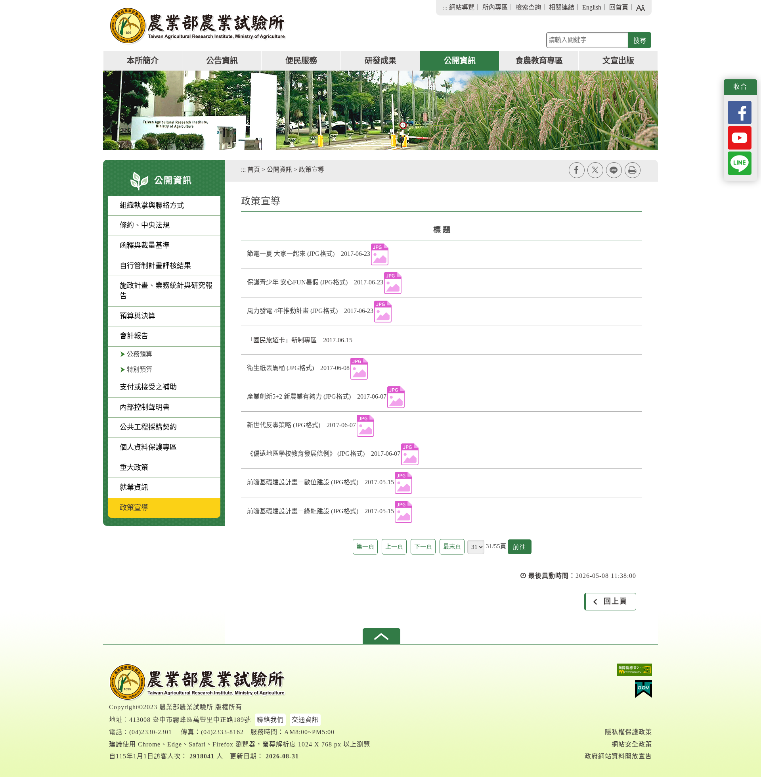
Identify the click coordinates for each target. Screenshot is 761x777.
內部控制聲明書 (145, 407)
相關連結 (561, 7)
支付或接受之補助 (148, 387)
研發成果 (380, 60)
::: (445, 8)
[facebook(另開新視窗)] (739, 111)
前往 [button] (522, 548)
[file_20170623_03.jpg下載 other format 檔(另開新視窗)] (382, 311)
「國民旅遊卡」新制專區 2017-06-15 (299, 340)
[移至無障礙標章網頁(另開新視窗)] (618, 672)
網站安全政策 (632, 744)
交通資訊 (305, 719)
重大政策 (134, 468)
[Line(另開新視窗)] (739, 162)
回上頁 (615, 601)
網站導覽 (461, 7)
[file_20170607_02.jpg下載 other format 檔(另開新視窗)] (365, 426)
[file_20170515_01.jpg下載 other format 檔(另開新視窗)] (403, 483)
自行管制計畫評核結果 (155, 266)
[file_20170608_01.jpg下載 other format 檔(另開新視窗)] (359, 369)
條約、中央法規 (145, 225)
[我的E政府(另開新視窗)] (618, 691)
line (614, 170)
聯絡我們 (270, 719)
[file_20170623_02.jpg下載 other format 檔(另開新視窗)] (392, 283)
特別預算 (139, 369)
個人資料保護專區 (148, 447)
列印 (633, 170)
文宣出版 (618, 60)
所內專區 (495, 7)
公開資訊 (460, 60)
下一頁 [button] (423, 546)
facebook (577, 170)
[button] (381, 636)
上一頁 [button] (394, 546)
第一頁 (365, 546)
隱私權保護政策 (628, 732)
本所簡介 (143, 60)
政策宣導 (134, 508)
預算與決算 (137, 316)
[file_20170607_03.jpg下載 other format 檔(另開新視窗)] (409, 454)
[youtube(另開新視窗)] (739, 137)
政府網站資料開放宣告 (618, 756)
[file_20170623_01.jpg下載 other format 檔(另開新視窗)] (379, 254)
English (591, 7)
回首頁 (618, 7)
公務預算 (139, 354)
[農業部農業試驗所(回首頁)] (197, 26)
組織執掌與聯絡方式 (152, 205)
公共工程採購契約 (148, 427)
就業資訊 (134, 487)
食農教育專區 (539, 60)
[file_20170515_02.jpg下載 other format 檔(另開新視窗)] (403, 512)
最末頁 (452, 546)
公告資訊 (222, 60)
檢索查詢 (528, 7)
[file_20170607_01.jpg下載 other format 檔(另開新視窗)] (395, 397)
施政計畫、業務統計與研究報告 (166, 291)
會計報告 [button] (134, 336)
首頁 (253, 169)
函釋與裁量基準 (145, 245)
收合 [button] (740, 86)
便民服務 (301, 60)
